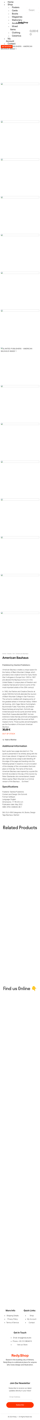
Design (32, 812)
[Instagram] (23, 1371)
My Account (10, 40)
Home (10, 2)
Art (14, 653)
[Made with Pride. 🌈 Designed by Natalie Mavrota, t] (10, 1106)
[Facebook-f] (16, 1371)
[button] (9, 739)
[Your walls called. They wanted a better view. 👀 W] (10, 1031)
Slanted (16, 815)
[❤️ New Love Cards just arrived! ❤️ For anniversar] (10, 1180)
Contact (11, 44)
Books (9, 653)
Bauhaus (9, 815)
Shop (10, 5)
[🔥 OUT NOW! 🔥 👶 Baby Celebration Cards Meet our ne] (10, 1263)
